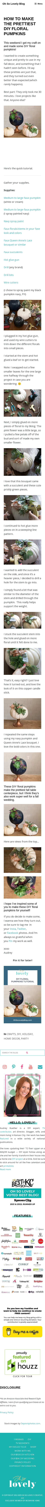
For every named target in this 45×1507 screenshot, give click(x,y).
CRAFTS (11, 1034)
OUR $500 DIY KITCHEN (22, 1454)
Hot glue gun (11, 259)
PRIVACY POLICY (22, 1462)
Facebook (13, 933)
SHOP (33, 1447)
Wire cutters (11, 282)
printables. (8, 1165)
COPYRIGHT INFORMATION (22, 1466)
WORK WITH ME (22, 1451)
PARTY (25, 1038)
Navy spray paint (14, 221)
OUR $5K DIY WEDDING (22, 1458)
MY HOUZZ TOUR (17, 1447)
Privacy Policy (7, 1412)
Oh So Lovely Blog (13, 3)
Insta (13, 928)
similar (22, 244)
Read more (5, 1169)
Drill (6, 267)
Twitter (21, 928)
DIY (19, 1034)
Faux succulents (13, 252)
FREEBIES (19, 1439)
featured (5, 1138)
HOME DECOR (12, 1038)
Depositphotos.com (30, 1423)
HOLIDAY (27, 1034)
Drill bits (9, 275)
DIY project (17, 1158)
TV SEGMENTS (22, 1443)
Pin (10, 941)
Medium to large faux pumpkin (22, 198)
